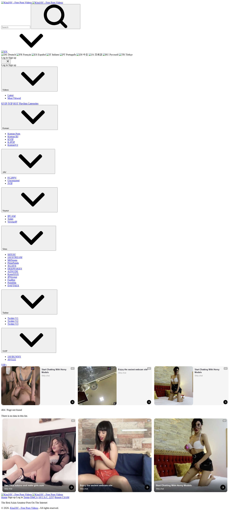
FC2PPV (12, 177)
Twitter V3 (13, 324)
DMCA (34, 497)
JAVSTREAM (15, 257)
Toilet (10, 219)
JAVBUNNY (14, 356)
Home (4, 497)
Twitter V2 (13, 321)
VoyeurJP (12, 221)
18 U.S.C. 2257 (46, 497)
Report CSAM (62, 497)
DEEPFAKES (15, 268)
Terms (26, 497)
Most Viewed (14, 98)
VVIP (5, 351)
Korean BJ (13, 136)
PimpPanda (13, 263)
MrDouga (12, 260)
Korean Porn (14, 133)
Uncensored (13, 180)
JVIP (10, 103)
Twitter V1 (13, 318)
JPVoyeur (12, 277)
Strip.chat (46, 376)
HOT (15, 103)
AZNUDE (13, 271)
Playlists (23, 103)
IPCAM (11, 216)
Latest (10, 95)
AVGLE (12, 359)
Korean (6, 128)
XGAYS (12, 265)
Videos (6, 90)
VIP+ (4, 364)
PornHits (12, 282)
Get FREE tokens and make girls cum (24, 485)
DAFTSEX (13, 285)
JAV (5, 172)
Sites (5, 249)
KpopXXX (13, 274)
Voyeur (6, 210)
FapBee (11, 280)
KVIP (4, 103)
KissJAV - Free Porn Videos (24, 508)
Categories (33, 103)
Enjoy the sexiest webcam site (132, 369)
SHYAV (12, 254)
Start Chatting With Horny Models (54, 371)
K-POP (11, 142)
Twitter (6, 313)
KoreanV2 (13, 145)
